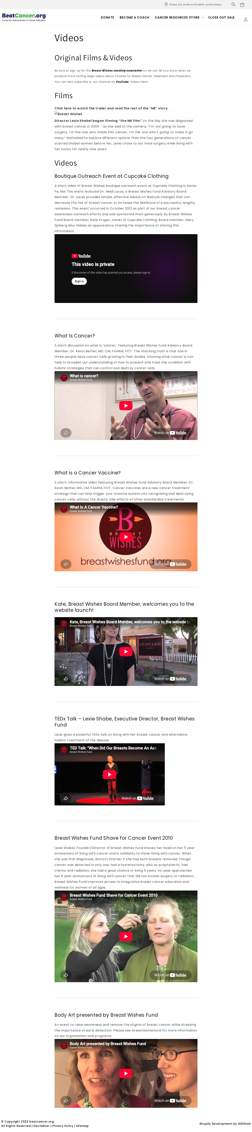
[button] (233, 4)
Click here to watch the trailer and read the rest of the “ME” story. (112, 108)
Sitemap (82, 1126)
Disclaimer (42, 1126)
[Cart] (242, 4)
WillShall (244, 1124)
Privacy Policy (62, 1126)
